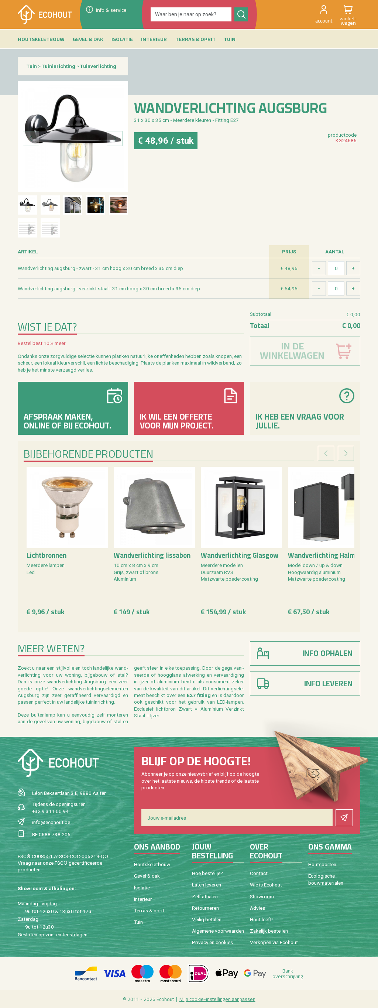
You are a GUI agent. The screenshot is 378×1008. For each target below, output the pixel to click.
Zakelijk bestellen (269, 931)
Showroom (262, 896)
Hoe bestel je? (207, 873)
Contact (259, 873)
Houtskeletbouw (152, 864)
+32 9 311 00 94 (50, 811)
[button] (324, 14)
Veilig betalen (206, 919)
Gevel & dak (147, 876)
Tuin (32, 66)
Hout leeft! (261, 919)
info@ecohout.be (51, 822)
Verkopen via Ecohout (274, 942)
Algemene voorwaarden (218, 931)
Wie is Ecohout (266, 885)
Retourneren (205, 908)
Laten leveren (206, 885)
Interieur (143, 899)
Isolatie (142, 888)
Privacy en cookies (212, 942)
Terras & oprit (149, 910)
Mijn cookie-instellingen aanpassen (217, 999)
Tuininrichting (58, 66)
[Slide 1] (27, 205)
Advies (257, 908)
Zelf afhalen (205, 896)
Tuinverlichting (98, 66)
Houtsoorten (322, 864)
